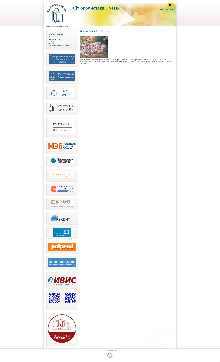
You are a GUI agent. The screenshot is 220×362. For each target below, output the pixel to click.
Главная (48, 26)
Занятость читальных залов (59, 46)
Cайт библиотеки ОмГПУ (94, 8)
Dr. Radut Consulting (214, 361)
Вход (162, 9)
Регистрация (169, 9)
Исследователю (54, 39)
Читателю (52, 37)
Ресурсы (52, 43)
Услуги (51, 41)
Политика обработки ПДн (110, 350)
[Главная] (56, 24)
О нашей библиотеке (56, 35)
